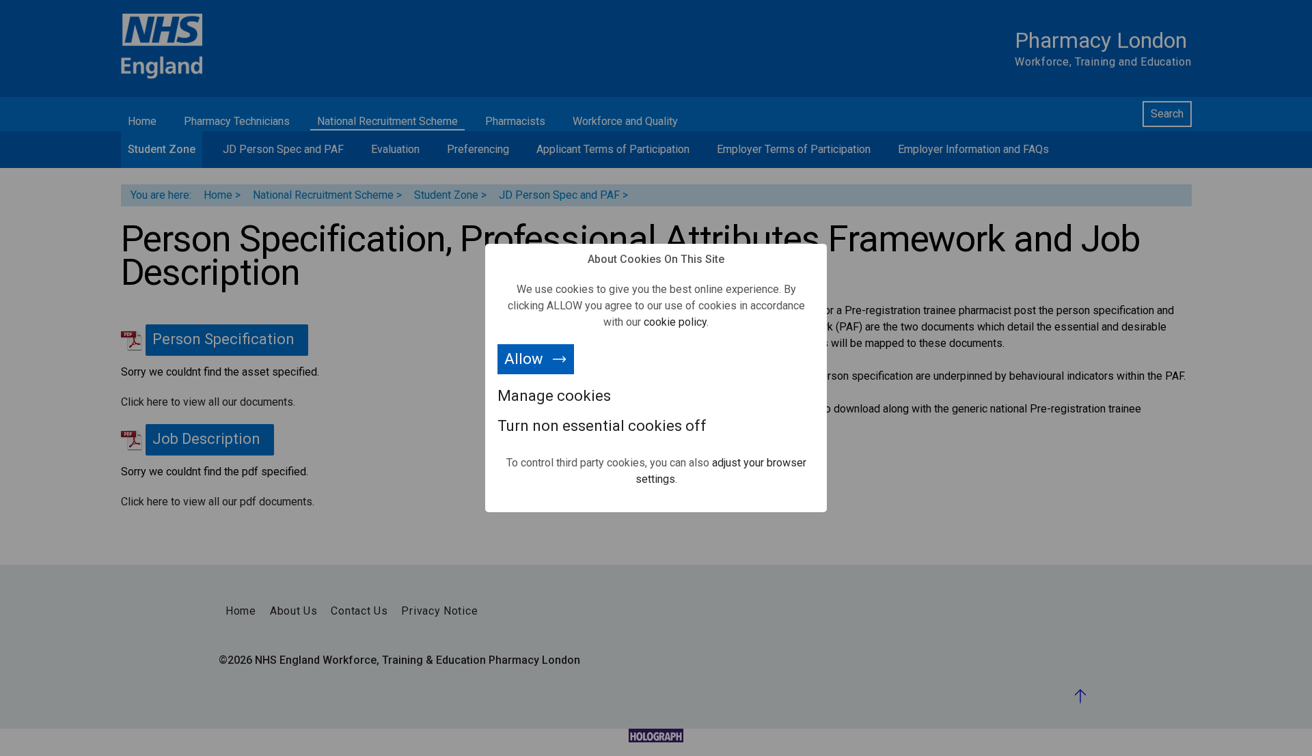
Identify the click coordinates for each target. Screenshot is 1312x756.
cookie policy (675, 322)
